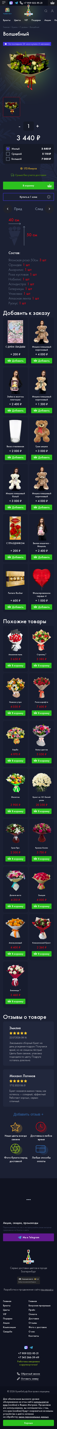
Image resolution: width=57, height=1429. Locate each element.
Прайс (32, 1309)
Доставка (34, 1318)
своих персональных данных (34, 1416)
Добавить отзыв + (28, 1114)
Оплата (33, 1314)
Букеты (6, 20)
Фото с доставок (38, 1327)
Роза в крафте (41, 702)
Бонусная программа (39, 1305)
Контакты (34, 1335)
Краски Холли (41, 847)
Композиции (9, 1327)
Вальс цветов (42, 749)
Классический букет (41, 942)
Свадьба (7, 1331)
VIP (26, 20)
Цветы (17, 20)
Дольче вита (15, 895)
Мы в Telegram (31, 1237)
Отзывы (33, 1322)
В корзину (28, 185)
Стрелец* (41, 654)
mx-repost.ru (47, 1289)
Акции (47, 20)
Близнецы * (15, 990)
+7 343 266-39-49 (28, 1357)
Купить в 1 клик (28, 197)
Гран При (15, 847)
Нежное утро (15, 702)
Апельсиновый (15, 942)
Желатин (15, 797)
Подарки (36, 20)
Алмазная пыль (15, 654)
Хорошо (28, 1423)
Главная (7, 1301)
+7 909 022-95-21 (33, 2)
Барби (15, 749)
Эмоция (41, 895)
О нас (32, 1331)
